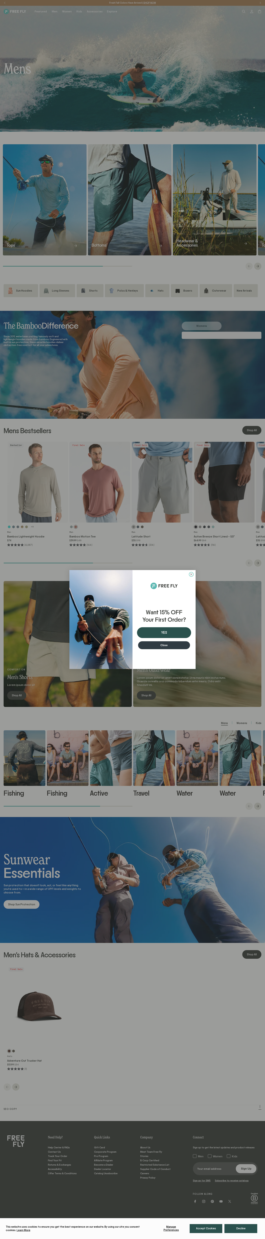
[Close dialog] (191, 574)
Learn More (23, 1230)
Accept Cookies (206, 1228)
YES (164, 632)
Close (164, 645)
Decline (241, 1228)
